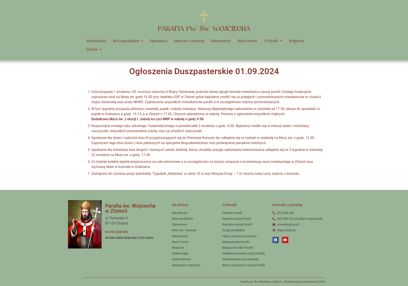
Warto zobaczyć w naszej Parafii (243, 265)
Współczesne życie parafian (240, 259)
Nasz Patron (247, 40)
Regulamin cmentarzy (186, 265)
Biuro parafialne (126, 40)
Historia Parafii (232, 213)
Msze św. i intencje (189, 40)
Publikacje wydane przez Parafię (243, 253)
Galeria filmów (181, 259)
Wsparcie (296, 40)
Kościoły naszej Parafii (237, 224)
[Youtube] (285, 240)
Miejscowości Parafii (235, 242)
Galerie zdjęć (180, 253)
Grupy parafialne (233, 230)
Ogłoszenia (158, 40)
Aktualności (96, 40)
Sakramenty (221, 40)
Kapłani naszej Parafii (236, 218)
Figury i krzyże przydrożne (239, 236)
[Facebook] (275, 240)
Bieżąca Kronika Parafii (237, 247)
